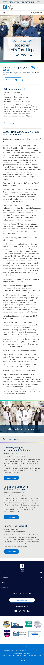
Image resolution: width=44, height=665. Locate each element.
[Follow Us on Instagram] (20, 611)
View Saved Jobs (13, 80)
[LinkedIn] (28, 611)
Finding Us (4, 587)
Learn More (12, 123)
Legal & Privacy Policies (22, 647)
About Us (4, 573)
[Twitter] (24, 611)
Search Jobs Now (35, 13)
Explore (3, 582)
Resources (5, 578)
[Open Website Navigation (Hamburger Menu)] (39, 5)
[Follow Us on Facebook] (16, 611)
